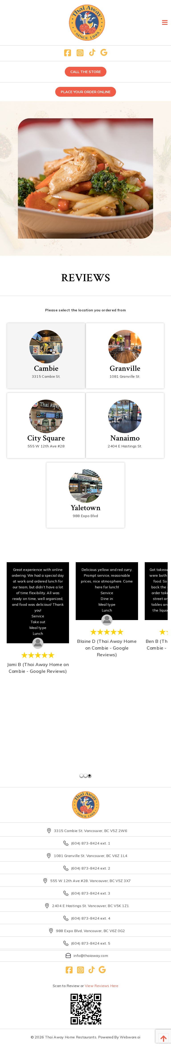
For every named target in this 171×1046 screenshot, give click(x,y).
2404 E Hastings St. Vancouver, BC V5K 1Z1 (90, 905)
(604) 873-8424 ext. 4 (90, 918)
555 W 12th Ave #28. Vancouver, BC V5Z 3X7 (90, 880)
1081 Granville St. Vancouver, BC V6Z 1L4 (90, 855)
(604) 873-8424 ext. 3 (90, 893)
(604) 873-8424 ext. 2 (90, 868)
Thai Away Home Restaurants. (71, 1037)
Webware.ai (130, 1037)
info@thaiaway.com (90, 955)
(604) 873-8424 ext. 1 (90, 843)
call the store (85, 71)
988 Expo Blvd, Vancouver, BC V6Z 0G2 (90, 931)
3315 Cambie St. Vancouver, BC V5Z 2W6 (90, 830)
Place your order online (85, 92)
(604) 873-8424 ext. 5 (90, 943)
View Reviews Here (101, 985)
